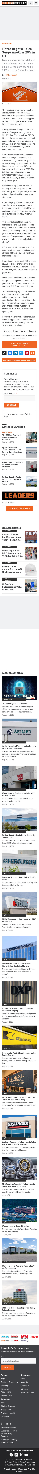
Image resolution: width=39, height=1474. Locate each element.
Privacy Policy (12, 1462)
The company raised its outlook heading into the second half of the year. (19, 884)
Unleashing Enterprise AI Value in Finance (12, 587)
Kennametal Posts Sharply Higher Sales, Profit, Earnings (19, 1054)
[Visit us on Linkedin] (16, 1455)
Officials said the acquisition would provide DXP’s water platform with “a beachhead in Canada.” (19, 1016)
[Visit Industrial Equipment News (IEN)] (24, 1337)
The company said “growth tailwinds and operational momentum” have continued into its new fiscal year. (19, 754)
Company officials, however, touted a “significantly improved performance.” (16, 925)
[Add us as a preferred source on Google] (32, 353)
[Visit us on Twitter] (21, 1455)
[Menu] (36, 3)
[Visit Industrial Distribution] (5, 1340)
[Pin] (27, 353)
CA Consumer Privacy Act (16, 1465)
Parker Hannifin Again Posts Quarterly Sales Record (11, 479)
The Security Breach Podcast (14, 704)
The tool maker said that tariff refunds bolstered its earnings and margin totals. (18, 1272)
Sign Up (7, 1368)
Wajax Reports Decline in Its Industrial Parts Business (12, 464)
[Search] (30, 3)
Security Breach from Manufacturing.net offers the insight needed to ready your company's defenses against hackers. (17, 709)
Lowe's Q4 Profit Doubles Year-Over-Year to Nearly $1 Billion (12, 537)
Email (3, 1356)
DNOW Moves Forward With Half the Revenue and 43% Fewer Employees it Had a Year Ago (12, 569)
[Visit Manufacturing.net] (14, 1340)
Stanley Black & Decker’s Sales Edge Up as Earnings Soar (19, 1267)
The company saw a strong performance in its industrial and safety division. (18, 1314)
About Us (9, 1460)
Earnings (7, 43)
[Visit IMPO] (34, 1337)
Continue (11, 405)
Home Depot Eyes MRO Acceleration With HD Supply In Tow (12, 553)
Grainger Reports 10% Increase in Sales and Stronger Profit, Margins (19, 1143)
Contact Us (19, 1460)
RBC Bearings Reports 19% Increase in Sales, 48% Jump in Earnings (18, 1185)
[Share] (10, 353)
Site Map (31, 1465)
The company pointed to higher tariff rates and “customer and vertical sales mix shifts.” (18, 971)
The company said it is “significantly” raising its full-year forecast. (19, 1230)
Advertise (29, 1460)
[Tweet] (21, 353)
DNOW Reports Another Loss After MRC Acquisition (19, 920)
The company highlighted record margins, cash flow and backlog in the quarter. (18, 1190)
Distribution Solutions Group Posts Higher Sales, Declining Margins (17, 965)
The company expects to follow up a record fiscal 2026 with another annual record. (19, 841)
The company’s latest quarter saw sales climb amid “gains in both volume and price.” (19, 1104)
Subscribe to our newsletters (19, 345)
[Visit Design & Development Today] (5, 1337)
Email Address (10, 394)
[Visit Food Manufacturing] (14, 1337)
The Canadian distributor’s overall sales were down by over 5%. (17, 799)
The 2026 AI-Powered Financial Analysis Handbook (11, 437)
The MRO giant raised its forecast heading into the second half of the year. (18, 1148)
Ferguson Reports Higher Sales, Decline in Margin (19, 878)
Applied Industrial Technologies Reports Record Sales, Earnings (12, 450)
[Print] (4, 353)
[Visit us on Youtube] (26, 1455)
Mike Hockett (11, 75)
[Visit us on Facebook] (11, 1455)
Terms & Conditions (27, 1462)
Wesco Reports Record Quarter (15, 1226)
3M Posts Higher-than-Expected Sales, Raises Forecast (18, 1309)
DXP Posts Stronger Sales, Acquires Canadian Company (17, 1009)
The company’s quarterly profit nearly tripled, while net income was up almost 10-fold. (19, 1060)
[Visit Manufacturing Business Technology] (24, 1340)
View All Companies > (19, 509)
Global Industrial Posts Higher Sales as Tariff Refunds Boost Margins (18, 1098)
